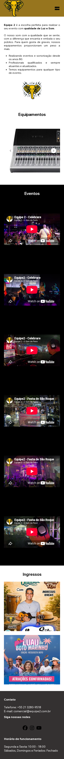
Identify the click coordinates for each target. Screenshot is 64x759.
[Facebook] (25, 727)
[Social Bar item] (32, 727)
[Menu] (57, 8)
